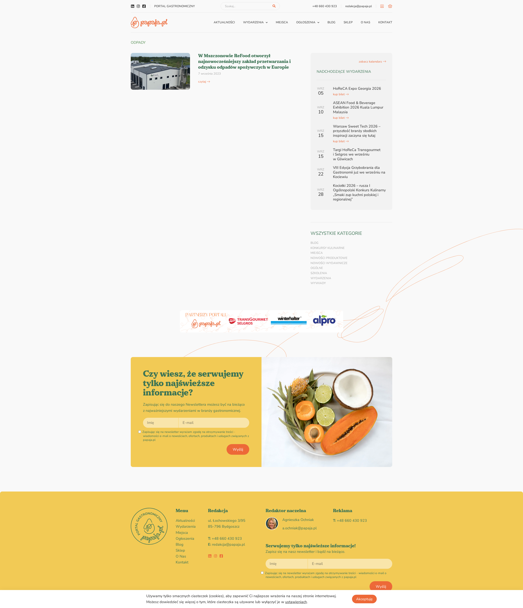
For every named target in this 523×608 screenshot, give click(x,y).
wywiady (318, 283)
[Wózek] (390, 6)
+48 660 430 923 (227, 538)
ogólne (317, 268)
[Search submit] (274, 6)
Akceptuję (364, 599)
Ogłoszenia (305, 22)
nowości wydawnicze (329, 263)
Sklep (348, 22)
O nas (365, 22)
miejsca (282, 22)
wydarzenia (253, 22)
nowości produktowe (329, 258)
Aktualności (224, 22)
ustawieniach (296, 601)
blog (331, 22)
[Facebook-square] (144, 6)
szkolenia (319, 273)
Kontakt (385, 22)
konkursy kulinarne (328, 248)
